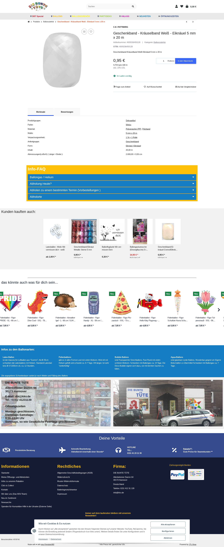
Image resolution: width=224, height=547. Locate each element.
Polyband (146, 129)
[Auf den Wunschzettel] (91, 31)
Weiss (128, 125)
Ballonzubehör (160, 42)
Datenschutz (56, 539)
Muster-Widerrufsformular (68, 481)
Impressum (43, 539)
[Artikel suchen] (133, 6)
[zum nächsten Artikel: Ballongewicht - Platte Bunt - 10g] (193, 22)
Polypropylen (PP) (133, 129)
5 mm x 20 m (131, 133)
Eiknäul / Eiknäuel (133, 146)
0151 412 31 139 (127, 488)
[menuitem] (36, 16)
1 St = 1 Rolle (131, 137)
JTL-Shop (192, 544)
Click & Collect (7, 485)
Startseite (5, 473)
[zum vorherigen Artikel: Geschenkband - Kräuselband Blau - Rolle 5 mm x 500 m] (186, 22)
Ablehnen (168, 538)
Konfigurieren (168, 531)
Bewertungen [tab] (67, 112)
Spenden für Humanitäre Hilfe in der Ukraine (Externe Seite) (26, 506)
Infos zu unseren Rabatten (12, 481)
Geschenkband (132, 141)
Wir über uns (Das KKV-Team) (14, 494)
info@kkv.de (118, 492)
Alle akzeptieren (168, 524)
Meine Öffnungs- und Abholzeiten (15, 477)
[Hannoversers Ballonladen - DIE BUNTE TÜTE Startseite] (38, 6)
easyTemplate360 (47, 544)
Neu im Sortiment (8, 498)
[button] (176, 6)
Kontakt (4, 490)
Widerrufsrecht (63, 477)
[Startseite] (29, 22)
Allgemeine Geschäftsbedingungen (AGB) (75, 473)
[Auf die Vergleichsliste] (84, 31)
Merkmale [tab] (40, 112)
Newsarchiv (6, 502)
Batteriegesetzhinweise (67, 490)
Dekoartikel (130, 120)
